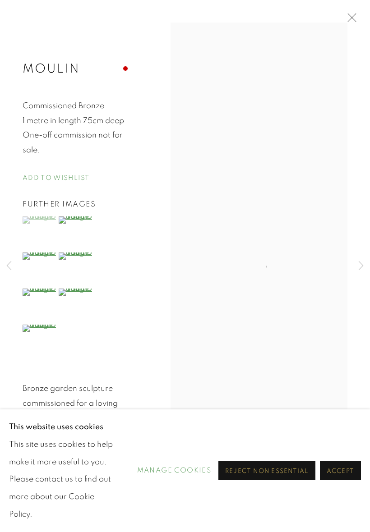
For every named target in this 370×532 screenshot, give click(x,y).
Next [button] (361, 266)
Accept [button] (340, 471)
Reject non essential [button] (267, 471)
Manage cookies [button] (174, 470)
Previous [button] (9, 266)
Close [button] (349, 20)
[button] (56, 178)
